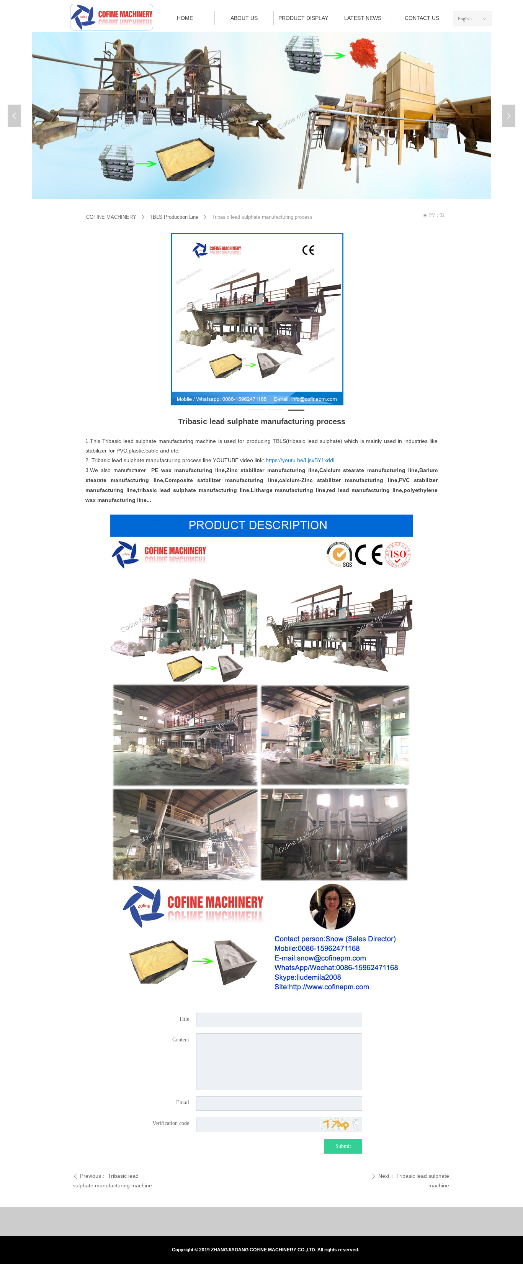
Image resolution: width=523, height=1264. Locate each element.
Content (180, 1040)
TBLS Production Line (174, 217)
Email (182, 1102)
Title (184, 1019)
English (465, 18)
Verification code (170, 1123)
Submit (343, 1146)
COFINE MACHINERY (111, 217)
